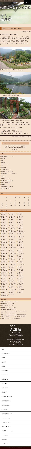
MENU (27, 2)
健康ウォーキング (5, 164)
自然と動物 (3, 167)
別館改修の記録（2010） (7, 186)
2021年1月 (4, 224)
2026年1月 (20, 214)
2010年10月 (13, 277)
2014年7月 (20, 255)
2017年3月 (20, 239)
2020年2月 (12, 227)
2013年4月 (20, 261)
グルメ (2, 175)
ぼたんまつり (5, 375)
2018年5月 (4, 234)
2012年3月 (20, 267)
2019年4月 (4, 230)
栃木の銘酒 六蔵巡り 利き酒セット (9, 309)
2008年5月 (4, 292)
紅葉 (2, 160)
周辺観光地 (3, 176)
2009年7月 (12, 284)
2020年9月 (20, 224)
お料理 (3, 366)
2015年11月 (13, 247)
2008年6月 (20, 291)
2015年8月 (12, 248)
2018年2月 (20, 234)
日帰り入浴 (4, 392)
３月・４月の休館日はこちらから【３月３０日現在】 (13, 316)
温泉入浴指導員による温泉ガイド (9, 173)
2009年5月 (4, 286)
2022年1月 (4, 222)
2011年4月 (12, 273)
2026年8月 (4, 213)
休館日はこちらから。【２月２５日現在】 (11, 318)
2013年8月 (12, 259)
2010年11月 (4, 277)
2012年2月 (4, 269)
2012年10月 (22, 264)
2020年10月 (12, 224)
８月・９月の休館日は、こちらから (9, 301)
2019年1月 (20, 230)
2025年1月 (12, 217)
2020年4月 (20, 225)
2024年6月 (20, 219)
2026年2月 (12, 214)
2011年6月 (20, 272)
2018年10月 (22, 231)
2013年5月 (12, 261)
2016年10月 (4, 242)
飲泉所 (3, 357)
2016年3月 (4, 245)
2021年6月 (12, 222)
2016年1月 (20, 245)
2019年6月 (12, 228)
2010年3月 (20, 280)
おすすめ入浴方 (6, 353)
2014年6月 (4, 256)
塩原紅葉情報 (5, 379)
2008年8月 (4, 291)
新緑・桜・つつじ (5, 158)
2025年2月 (4, 217)
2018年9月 (4, 233)
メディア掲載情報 (5, 182)
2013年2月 (12, 262)
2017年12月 (12, 236)
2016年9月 (12, 242)
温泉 (3, 349)
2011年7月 (12, 272)
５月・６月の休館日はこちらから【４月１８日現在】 (13, 314)
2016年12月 (20, 241)
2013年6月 (4, 261)
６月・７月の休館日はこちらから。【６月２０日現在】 (14, 311)
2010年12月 (20, 275)
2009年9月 (21, 283)
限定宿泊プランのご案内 (7, 180)
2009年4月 (12, 286)
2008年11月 (4, 289)
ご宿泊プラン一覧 (6, 426)
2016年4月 (20, 244)
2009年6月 (20, 284)
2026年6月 (12, 213)
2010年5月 (4, 280)
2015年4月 (20, 250)
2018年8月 (12, 233)
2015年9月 (4, 248)
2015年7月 (20, 248)
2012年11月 (13, 264)
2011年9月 (21, 270)
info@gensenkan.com (17, 344)
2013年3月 (4, 262)
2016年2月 (12, 245)
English (3, 189)
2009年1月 (12, 287)
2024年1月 (4, 220)
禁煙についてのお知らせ (7, 305)
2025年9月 (12, 216)
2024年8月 (4, 219)
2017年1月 (12, 241)
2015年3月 (4, 252)
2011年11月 (4, 270)
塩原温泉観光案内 (6, 405)
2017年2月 (4, 241)
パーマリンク (28, 136)
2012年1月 (12, 269)
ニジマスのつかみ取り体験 (7, 303)
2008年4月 (12, 292)
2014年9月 (4, 255)
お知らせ (3, 184)
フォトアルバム (6, 418)
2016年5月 (12, 244)
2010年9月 (21, 277)
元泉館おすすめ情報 (6, 178)
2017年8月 (12, 238)
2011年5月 (4, 273)
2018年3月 (12, 234)
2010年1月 (12, 281)
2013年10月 (4, 259)
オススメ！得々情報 (7, 396)
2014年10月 (22, 253)
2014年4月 (20, 256)
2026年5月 (20, 213)
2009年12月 (20, 281)
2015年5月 (12, 250)
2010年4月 (12, 280)
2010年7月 (12, 278)
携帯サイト (4, 439)
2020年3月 (4, 227)
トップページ (5, 443)
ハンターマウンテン (6, 169)
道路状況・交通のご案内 (7, 171)
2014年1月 (12, 258)
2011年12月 (20, 269)
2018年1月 (4, 236)
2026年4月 (4, 214)
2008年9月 (21, 289)
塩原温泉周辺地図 (6, 400)
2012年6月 (20, 266)
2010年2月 (4, 281)
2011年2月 (4, 275)
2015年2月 (12, 252)
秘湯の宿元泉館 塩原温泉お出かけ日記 (8, 0)
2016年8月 (20, 242)
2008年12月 (20, 287)
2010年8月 (4, 278)
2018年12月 (4, 231)
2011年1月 (12, 275)
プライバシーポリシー (7, 422)
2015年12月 (4, 247)
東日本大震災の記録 (6, 188)
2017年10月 (4, 238)
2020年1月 (20, 227)
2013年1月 (20, 262)
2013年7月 (20, 259)
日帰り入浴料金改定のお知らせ (8, 312)
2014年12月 (4, 253)
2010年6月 (20, 278)
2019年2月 (12, 230)
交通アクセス (5, 370)
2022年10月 (20, 220)
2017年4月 (12, 239)
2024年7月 (12, 219)
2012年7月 (12, 266)
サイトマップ (5, 435)
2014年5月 (12, 256)
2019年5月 (20, 228)
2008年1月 (12, 294)
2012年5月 (4, 267)
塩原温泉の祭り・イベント (7, 156)
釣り (2, 165)
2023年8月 (12, 220)
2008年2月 (4, 294)
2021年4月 (20, 222)
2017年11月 (21, 236)
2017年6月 (20, 238)
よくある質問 (5, 409)
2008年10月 (13, 289)
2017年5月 (4, 239)
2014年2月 (4, 258)
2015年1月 (20, 252)
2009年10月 (13, 283)
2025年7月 (20, 216)
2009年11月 (4, 283)
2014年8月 (12, 255)
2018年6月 (20, 233)
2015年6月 (4, 250)
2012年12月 (4, 264)
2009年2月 (4, 287)
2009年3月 (20, 286)
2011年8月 (4, 272)
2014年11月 (13, 253)
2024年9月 (20, 217)
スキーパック (5, 387)
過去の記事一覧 (5, 295)
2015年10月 (22, 247)
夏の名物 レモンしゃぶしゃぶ (8, 307)
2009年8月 (4, 284)
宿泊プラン (4, 383)
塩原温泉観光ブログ (7, 413)
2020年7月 (12, 225)
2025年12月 (4, 216)
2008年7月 (12, 291)
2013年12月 (20, 258)
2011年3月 (20, 273)
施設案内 (4, 362)
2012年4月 (12, 267)
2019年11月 (4, 228)
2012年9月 (4, 266)
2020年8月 (4, 225)
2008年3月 (20, 292)
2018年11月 (13, 231)
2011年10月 (13, 270)
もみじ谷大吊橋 (6, 37)
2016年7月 (4, 244)
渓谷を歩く (3, 162)
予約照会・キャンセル (7, 430)
